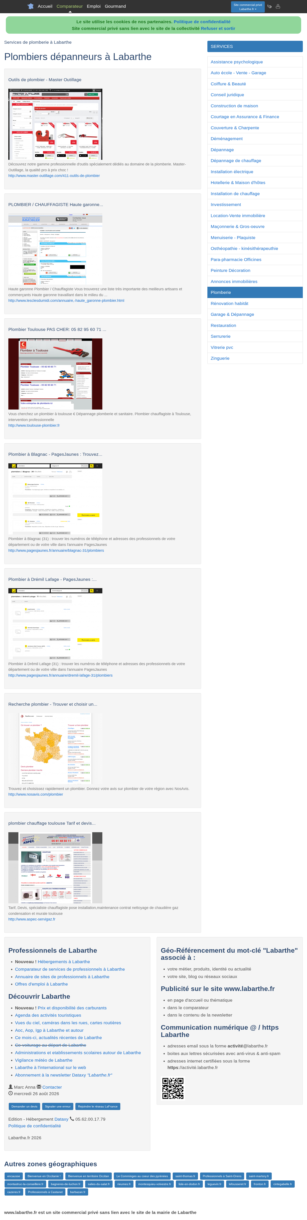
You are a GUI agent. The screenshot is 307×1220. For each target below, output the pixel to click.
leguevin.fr (214, 1184)
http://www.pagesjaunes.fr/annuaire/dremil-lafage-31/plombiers (60, 675)
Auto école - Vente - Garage (238, 72)
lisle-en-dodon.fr (189, 1184)
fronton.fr (260, 1184)
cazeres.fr (13, 1192)
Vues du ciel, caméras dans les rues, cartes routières (68, 1022)
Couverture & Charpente (235, 127)
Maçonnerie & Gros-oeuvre (238, 226)
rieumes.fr (124, 1184)
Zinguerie (220, 358)
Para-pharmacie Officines (236, 259)
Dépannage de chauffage (236, 160)
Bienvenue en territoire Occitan (88, 1176)
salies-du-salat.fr (99, 1184)
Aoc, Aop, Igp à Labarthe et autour (49, 1030)
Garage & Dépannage (232, 314)
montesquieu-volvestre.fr (154, 1184)
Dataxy (62, 1119)
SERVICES (222, 46)
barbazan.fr (77, 1192)
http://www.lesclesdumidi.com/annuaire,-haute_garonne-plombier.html (66, 300)
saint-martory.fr (259, 1176)
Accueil (45, 6)
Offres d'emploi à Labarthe (41, 984)
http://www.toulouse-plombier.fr (34, 425)
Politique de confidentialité (202, 21)
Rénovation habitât (229, 303)
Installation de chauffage (235, 193)
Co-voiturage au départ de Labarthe (50, 1045)
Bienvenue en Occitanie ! (44, 1176)
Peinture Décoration (230, 270)
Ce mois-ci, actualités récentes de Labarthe (58, 1037)
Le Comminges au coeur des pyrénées (142, 1176)
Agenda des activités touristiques (48, 1015)
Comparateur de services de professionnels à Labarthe (70, 969)
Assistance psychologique (237, 61)
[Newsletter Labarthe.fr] (269, 6)
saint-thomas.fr (185, 1176)
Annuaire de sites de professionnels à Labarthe (62, 976)
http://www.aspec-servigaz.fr (31, 919)
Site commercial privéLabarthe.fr (248, 7)
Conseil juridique (227, 94)
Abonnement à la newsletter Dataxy (63, 1075)
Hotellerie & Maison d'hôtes (238, 182)
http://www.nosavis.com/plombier (35, 794)
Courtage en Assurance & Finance (245, 116)
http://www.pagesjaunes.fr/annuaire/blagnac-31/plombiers (56, 550)
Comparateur (70, 6)
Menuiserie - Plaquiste (233, 237)
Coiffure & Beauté (228, 83)
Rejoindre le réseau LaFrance (98, 1106)
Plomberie (221, 292)
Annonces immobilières (234, 281)
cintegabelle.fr (282, 1184)
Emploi (94, 6)
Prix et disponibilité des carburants (72, 1007)
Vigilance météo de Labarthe (43, 1060)
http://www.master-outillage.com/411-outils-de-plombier (54, 175)
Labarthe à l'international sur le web (50, 1067)
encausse (13, 1176)
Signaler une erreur (58, 1106)
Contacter (52, 1087)
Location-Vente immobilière (238, 215)
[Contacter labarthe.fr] (278, 6)
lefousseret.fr (237, 1184)
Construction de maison (234, 105)
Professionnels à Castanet (45, 1192)
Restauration (223, 325)
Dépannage (222, 149)
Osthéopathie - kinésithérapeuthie (244, 248)
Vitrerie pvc (222, 347)
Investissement (226, 204)
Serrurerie (221, 336)
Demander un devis (24, 1106)
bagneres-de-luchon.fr (65, 1184)
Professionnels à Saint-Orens (222, 1176)
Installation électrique (232, 171)
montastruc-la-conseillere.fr (25, 1184)
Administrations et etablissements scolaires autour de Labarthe (78, 1052)
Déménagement (227, 138)
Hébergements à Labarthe (64, 961)
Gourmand (115, 6)
